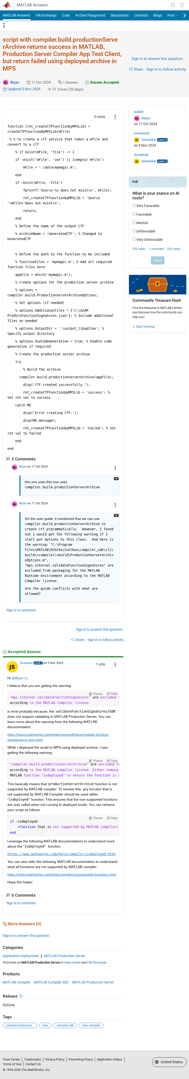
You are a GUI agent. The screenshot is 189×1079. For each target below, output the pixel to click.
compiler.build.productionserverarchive (21, 1025)
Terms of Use (12, 1064)
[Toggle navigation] (4, 25)
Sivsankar (26, 663)
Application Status (109, 1059)
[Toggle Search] (173, 5)
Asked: (139, 112)
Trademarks (32, 1059)
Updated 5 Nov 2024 (23, 89)
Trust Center (11, 1059)
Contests (141, 15)
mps (45, 1025)
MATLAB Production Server (64, 956)
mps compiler (91, 1025)
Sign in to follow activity (166, 69)
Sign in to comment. (21, 610)
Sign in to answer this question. (158, 59)
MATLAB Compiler (16, 982)
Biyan (14, 82)
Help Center (72, 962)
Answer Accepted (104, 82)
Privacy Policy (54, 1059)
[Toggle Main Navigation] (182, 5)
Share (138, 69)
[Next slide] (180, 15)
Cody (66, 15)
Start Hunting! (145, 326)
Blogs (157, 15)
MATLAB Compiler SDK (51, 982)
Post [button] (170, 15)
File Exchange (46, 15)
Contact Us (33, 1064)
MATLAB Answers (32, 5)
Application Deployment (21, 956)
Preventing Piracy (81, 1059)
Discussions (119, 15)
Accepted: (141, 155)
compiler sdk (65, 1025)
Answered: (142, 133)
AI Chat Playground (90, 15)
